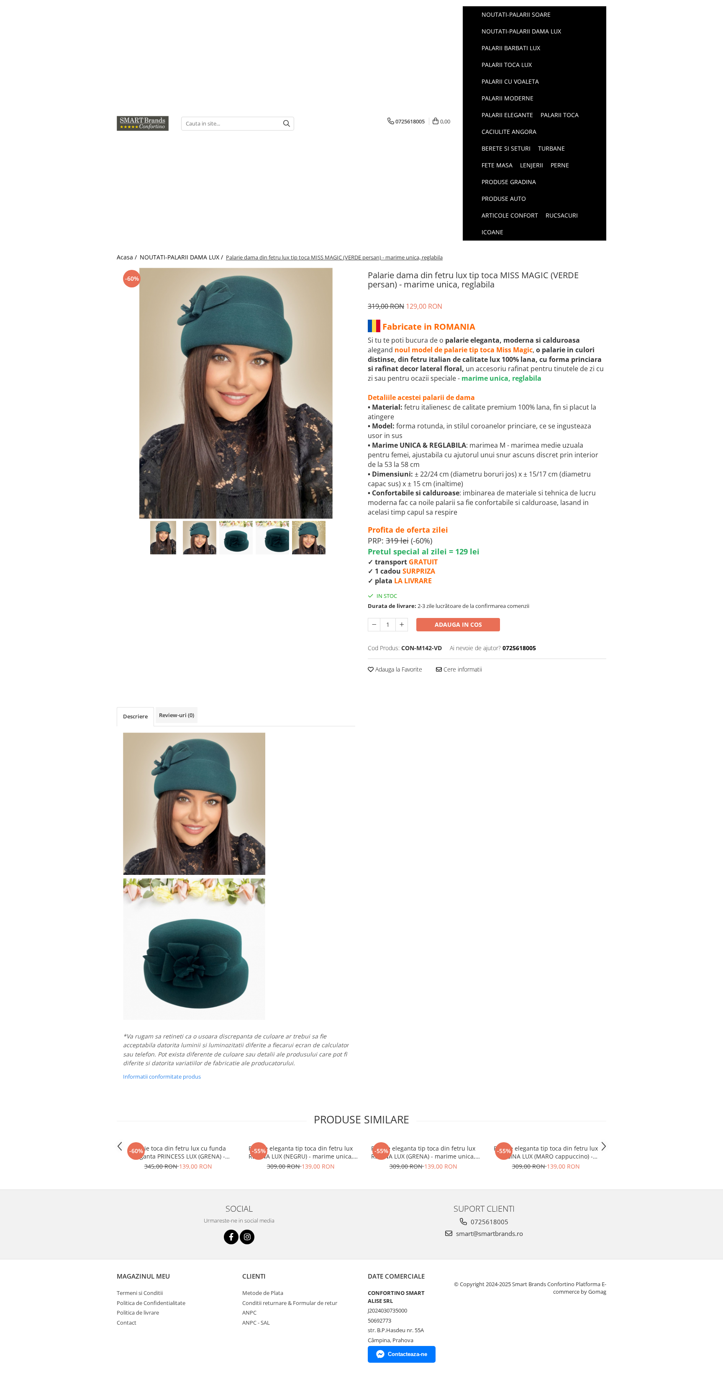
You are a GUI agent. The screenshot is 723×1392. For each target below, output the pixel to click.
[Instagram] (247, 1237)
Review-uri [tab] (176, 715)
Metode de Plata (262, 1293)
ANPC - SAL (256, 1322)
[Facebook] (231, 1237)
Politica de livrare (138, 1312)
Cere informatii (462, 669)
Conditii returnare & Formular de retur (289, 1303)
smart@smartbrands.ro (488, 1233)
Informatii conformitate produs (162, 1076)
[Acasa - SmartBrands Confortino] (143, 123)
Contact (126, 1322)
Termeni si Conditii (140, 1293)
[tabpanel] (236, 393)
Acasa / (127, 257)
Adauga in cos (458, 624)
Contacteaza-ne (407, 1354)
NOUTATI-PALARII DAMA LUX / (182, 257)
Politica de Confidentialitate (151, 1303)
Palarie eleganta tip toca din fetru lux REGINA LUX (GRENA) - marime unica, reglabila (423, 1152)
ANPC (249, 1312)
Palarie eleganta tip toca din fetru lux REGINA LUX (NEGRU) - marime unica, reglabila (301, 1152)
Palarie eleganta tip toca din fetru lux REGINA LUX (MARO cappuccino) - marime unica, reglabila (546, 1152)
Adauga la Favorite (398, 669)
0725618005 (488, 1222)
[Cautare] (286, 124)
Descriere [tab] (135, 716)
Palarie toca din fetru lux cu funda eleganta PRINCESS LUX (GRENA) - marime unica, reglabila (178, 1152)
